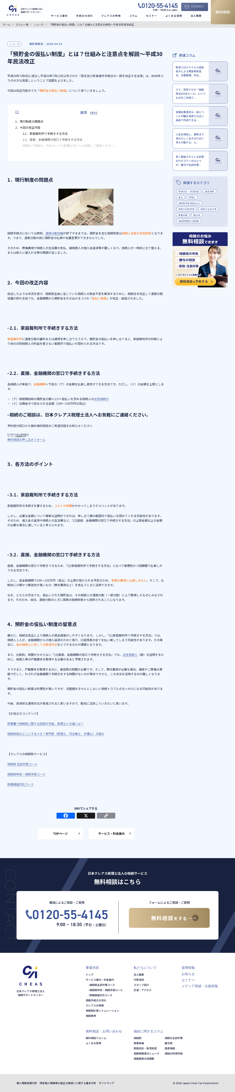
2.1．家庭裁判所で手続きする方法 (45, 133)
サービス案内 (59, 15)
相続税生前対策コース (102, 985)
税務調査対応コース (20, 784)
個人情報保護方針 (27, 1083)
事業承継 (182, 215)
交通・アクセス (142, 990)
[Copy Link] (106, 816)
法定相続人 (130, 654)
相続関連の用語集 (144, 1058)
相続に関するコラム (148, 1031)
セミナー (151, 15)
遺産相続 (209, 191)
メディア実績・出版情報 (200, 986)
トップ (89, 974)
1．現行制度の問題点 (29, 121)
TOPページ (60, 833)
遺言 (180, 197)
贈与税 (196, 215)
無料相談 (223, 12)
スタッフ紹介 (141, 985)
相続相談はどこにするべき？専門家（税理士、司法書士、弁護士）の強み (55, 733)
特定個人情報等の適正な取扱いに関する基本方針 (68, 1083)
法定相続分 (101, 399)
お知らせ (188, 974)
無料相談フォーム (96, 1038)
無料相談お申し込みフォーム (26, 439)
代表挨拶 (139, 979)
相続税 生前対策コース (22, 764)
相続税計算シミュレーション (102, 1010)
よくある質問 (173, 15)
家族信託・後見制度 (188, 191)
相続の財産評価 (186, 209)
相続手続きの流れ (96, 1000)
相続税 (137, 1038)
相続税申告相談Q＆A (189, 203)
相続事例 (91, 1016)
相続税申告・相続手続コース (26, 774)
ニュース (14, 44)
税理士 (192, 197)
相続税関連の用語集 (188, 220)
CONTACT (197, 7)
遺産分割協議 (54, 233)
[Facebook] (66, 816)
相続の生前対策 (208, 209)
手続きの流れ (84, 15)
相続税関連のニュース (146, 1053)
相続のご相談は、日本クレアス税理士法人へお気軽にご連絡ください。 (70, 145)
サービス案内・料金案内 (100, 979)
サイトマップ (106, 1083)
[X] (86, 816)
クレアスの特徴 (111, 15)
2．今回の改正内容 (27, 127)
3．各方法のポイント (29, 151)
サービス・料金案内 (111, 833)
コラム (133, 15)
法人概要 (196, 15)
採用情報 (188, 968)
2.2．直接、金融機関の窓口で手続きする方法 (52, 139)
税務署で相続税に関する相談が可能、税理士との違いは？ (45, 723)
